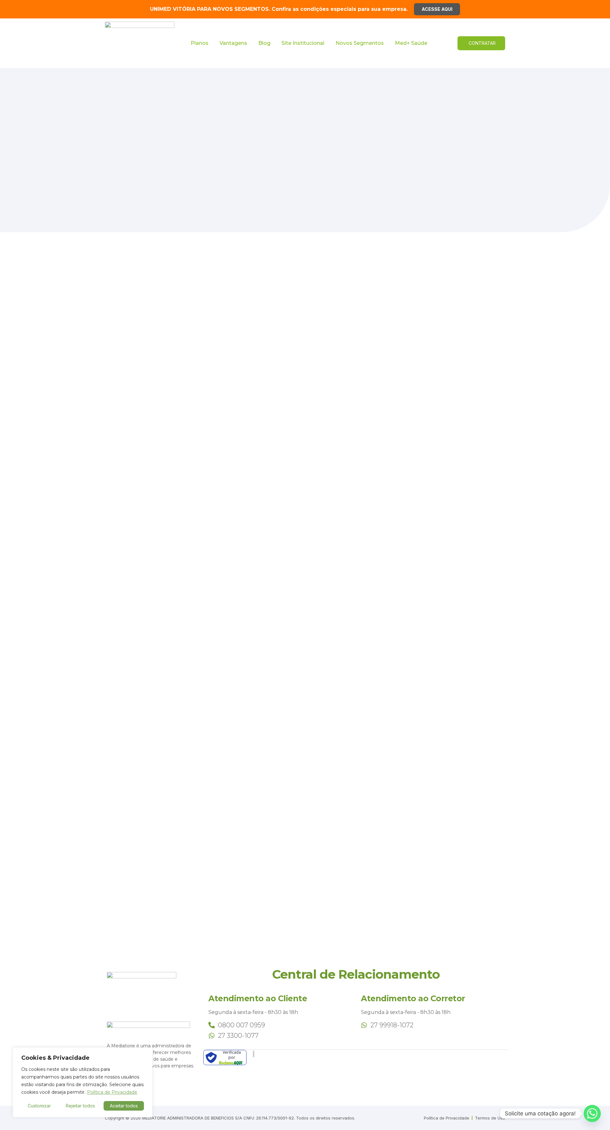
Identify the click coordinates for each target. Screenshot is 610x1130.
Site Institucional (302, 43)
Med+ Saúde (411, 43)
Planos (199, 43)
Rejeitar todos (80, 1105)
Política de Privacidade (112, 1092)
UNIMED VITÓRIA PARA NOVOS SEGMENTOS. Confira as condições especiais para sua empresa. (279, 9)
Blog (264, 43)
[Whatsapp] (592, 1113)
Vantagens (233, 43)
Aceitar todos (124, 1105)
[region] (82, 1082)
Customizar (39, 1105)
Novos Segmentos (360, 43)
